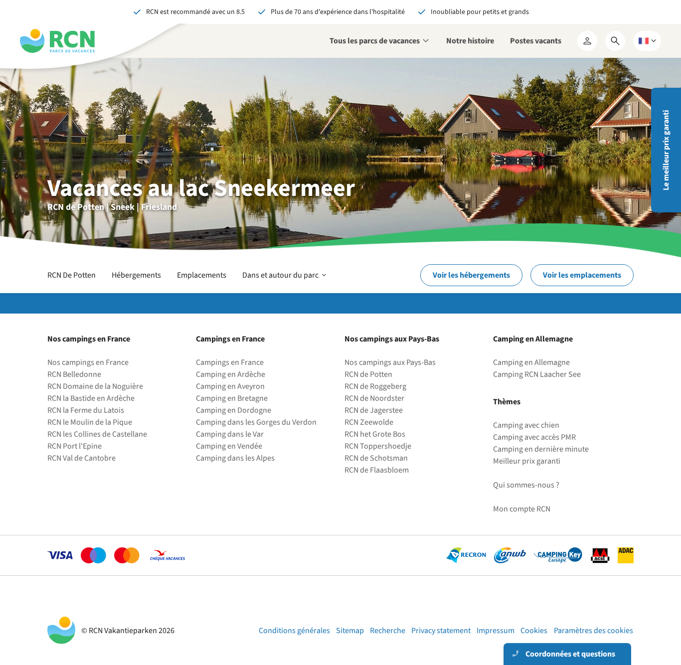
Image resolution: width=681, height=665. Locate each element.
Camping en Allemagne (531, 362)
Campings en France (230, 362)
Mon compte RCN (521, 508)
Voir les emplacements (582, 275)
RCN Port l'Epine (74, 446)
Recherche (387, 630)
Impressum (495, 630)
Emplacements (201, 275)
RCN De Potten (71, 275)
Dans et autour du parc (285, 281)
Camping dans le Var (230, 434)
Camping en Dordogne (233, 410)
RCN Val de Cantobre (81, 458)
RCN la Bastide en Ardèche (91, 398)
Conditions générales (294, 630)
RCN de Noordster (374, 398)
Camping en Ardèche (230, 374)
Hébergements (136, 275)
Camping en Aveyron (230, 386)
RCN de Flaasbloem (376, 470)
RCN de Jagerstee (373, 410)
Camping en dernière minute (541, 449)
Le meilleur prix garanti (666, 150)
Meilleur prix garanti (526, 461)
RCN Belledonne (74, 374)
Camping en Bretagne (232, 398)
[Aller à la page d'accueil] (57, 41)
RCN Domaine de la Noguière (95, 386)
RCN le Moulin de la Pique (89, 422)
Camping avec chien (526, 425)
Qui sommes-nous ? (526, 485)
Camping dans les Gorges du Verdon (256, 422)
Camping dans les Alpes (235, 458)
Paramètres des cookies (593, 630)
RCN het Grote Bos (374, 434)
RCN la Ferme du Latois (85, 410)
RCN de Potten (368, 374)
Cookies (533, 630)
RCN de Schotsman (376, 458)
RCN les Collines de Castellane (97, 434)
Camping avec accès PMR (534, 437)
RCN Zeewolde (368, 422)
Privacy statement (441, 630)
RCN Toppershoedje (377, 446)
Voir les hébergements (471, 275)
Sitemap (350, 630)
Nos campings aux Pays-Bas (390, 362)
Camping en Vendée (229, 446)
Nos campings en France (88, 362)
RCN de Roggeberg (375, 386)
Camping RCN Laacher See (537, 374)
